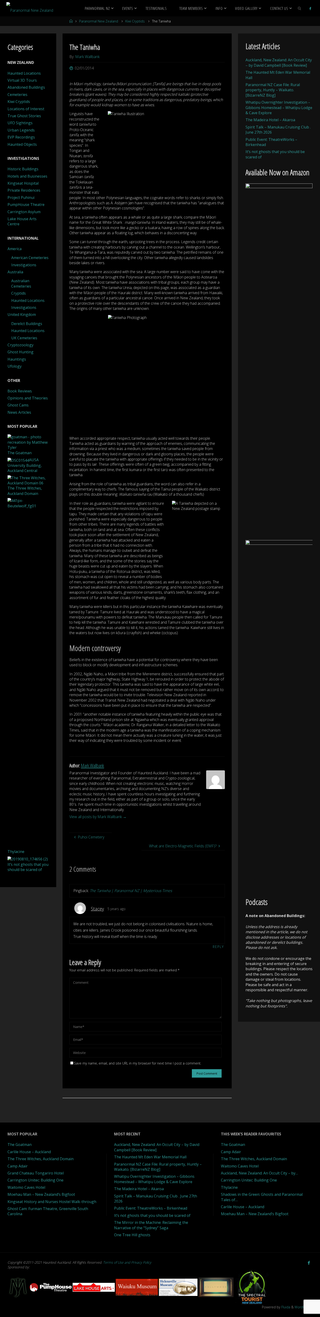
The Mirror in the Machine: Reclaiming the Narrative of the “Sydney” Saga (151, 1225)
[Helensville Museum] (178, 1287)
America (14, 248)
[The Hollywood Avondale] (216, 1287)
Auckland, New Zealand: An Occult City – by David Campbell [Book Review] (279, 62)
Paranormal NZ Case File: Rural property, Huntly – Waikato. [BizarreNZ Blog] (273, 90)
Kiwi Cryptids (135, 21)
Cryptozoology (20, 345)
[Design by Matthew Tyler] (18, 1287)
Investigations (23, 264)
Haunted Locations (24, 73)
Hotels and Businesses (27, 176)
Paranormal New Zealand (98, 21)
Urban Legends (21, 130)
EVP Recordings (21, 137)
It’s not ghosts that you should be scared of (152, 1215)
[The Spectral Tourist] (252, 1287)
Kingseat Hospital (23, 183)
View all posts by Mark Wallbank (98, 816)
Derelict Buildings (26, 323)
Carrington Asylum (24, 211)
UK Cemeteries (24, 337)
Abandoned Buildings (26, 87)
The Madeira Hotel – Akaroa (270, 119)
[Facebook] (310, 8)
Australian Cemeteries (21, 283)
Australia (15, 271)
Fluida (285, 1307)
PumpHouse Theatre (26, 204)
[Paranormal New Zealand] (29, 8)
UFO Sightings (20, 122)
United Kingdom (21, 314)
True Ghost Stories (24, 115)
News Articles (19, 412)
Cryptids (18, 293)
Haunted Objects (22, 144)
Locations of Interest (25, 108)
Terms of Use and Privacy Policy (127, 1262)
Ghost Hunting (20, 352)
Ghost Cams (18, 405)
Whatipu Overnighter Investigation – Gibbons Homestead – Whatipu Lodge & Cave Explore (279, 107)
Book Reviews (19, 391)
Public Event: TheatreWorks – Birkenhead (150, 1208)
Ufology (14, 366)
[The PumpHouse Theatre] (51, 1287)
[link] (299, 8)
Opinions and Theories (27, 398)
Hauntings (16, 359)
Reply (218, 946)
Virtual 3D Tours (22, 80)
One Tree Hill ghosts (132, 1234)
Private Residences (23, 190)
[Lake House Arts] (94, 1287)
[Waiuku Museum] (137, 1287)
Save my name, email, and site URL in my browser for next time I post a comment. (137, 1063)
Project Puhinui (20, 197)
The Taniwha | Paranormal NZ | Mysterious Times (131, 890)
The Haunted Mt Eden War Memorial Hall (150, 1157)
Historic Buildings (22, 169)
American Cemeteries (29, 257)
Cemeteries (17, 94)
